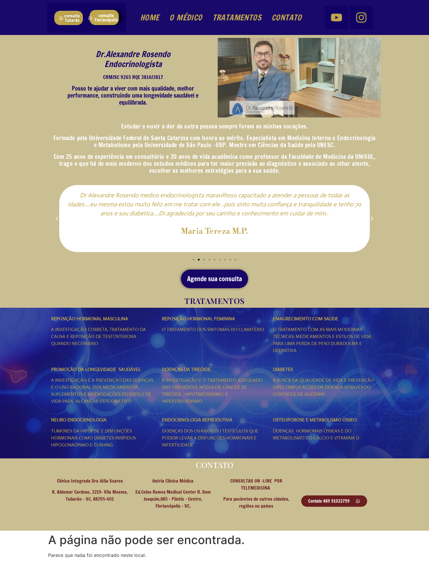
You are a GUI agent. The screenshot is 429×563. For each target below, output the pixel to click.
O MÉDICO (185, 17)
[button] (57, 218)
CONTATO (286, 17)
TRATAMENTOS (236, 17)
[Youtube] (336, 17)
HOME (149, 17)
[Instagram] (361, 17)
